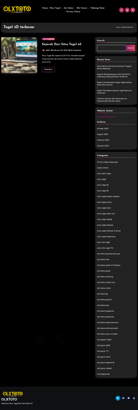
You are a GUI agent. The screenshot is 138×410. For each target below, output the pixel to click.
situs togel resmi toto (106, 214)
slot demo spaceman (105, 317)
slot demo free (103, 259)
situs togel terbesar (105, 225)
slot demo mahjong (105, 277)
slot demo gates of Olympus (108, 265)
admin (48, 50)
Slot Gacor (82, 8)
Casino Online (102, 168)
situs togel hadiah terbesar (108, 196)
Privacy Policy (73, 12)
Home (45, 8)
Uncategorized (103, 374)
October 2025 (102, 129)
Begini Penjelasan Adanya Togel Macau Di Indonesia (114, 92)
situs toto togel (103, 242)
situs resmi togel (104, 174)
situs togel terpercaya (106, 237)
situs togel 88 (103, 191)
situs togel (101, 179)
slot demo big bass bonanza (108, 254)
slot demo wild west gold (107, 328)
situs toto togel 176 (105, 248)
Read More (48, 69)
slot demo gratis (104, 271)
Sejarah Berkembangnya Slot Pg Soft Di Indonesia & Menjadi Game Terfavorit (113, 75)
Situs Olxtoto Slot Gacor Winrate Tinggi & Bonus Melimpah (114, 67)
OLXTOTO (9, 399)
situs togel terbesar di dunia (109, 231)
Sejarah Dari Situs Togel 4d (61, 44)
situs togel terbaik (104, 219)
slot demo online (104, 288)
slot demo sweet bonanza (107, 322)
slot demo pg (102, 294)
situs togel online (104, 202)
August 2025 (102, 134)
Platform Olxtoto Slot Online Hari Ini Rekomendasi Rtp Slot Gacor (112, 100)
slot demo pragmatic (105, 311)
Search (101, 41)
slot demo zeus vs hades (107, 334)
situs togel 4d (48, 39)
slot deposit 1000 (104, 340)
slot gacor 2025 (103, 345)
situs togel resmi (104, 208)
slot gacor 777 (103, 351)
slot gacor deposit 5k (105, 363)
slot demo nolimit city (106, 282)
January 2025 (103, 146)
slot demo (69, 8)
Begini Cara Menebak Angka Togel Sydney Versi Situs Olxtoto (114, 83)
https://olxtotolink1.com (106, 117)
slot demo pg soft (104, 300)
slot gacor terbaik (104, 368)
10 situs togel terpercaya (107, 162)
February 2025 (103, 140)
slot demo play (103, 305)
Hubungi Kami (98, 8)
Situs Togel (55, 8)
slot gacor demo (103, 357)
